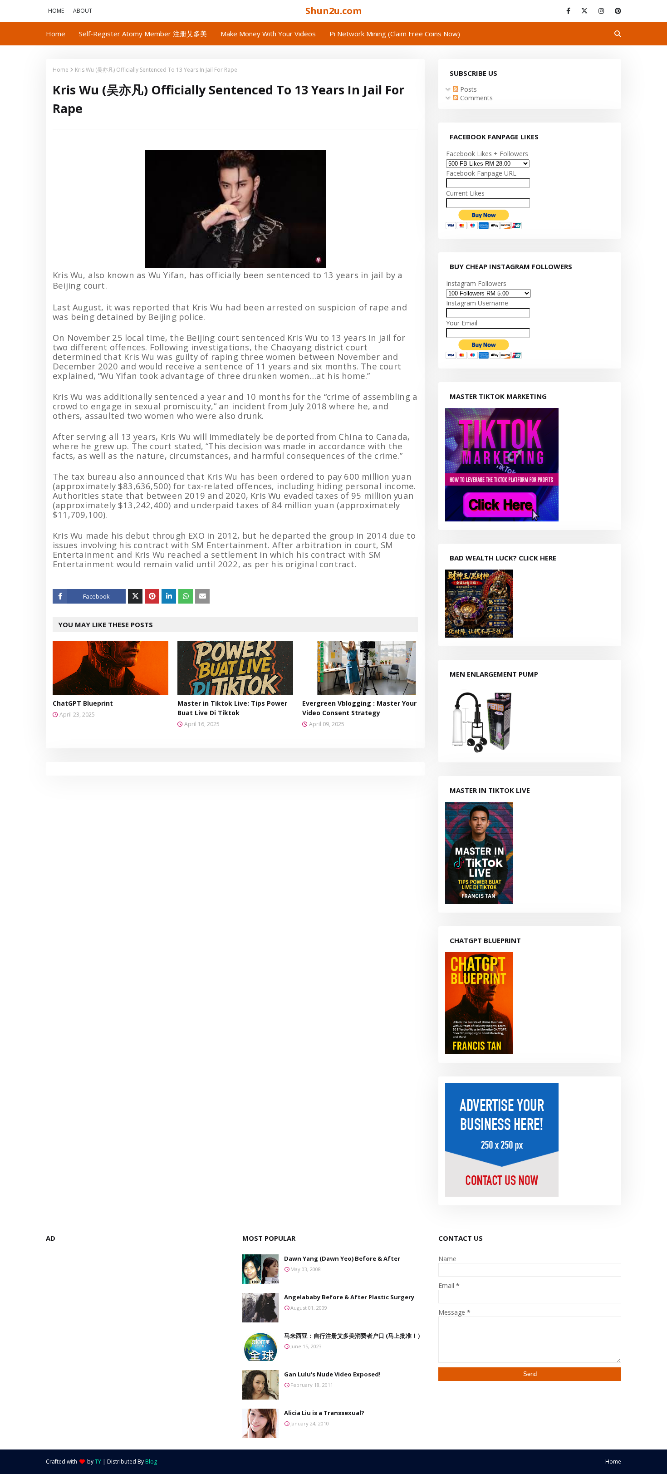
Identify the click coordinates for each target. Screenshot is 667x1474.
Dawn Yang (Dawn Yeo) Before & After (342, 1258)
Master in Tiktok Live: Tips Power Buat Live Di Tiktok (232, 708)
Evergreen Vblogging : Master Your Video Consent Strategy (359, 708)
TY (98, 1461)
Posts (467, 89)
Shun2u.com (333, 11)
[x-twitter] (584, 11)
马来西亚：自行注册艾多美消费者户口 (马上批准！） (353, 1336)
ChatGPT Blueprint (83, 703)
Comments (475, 97)
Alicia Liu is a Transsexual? (324, 1413)
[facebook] (568, 11)
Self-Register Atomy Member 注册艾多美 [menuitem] (143, 33)
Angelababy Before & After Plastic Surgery (349, 1297)
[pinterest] (616, 11)
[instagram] (601, 11)
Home (56, 11)
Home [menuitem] (55, 33)
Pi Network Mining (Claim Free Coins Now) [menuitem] (394, 33)
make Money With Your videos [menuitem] (268, 33)
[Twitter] (135, 596)
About (82, 11)
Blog (151, 1461)
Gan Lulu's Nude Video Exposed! (332, 1374)
